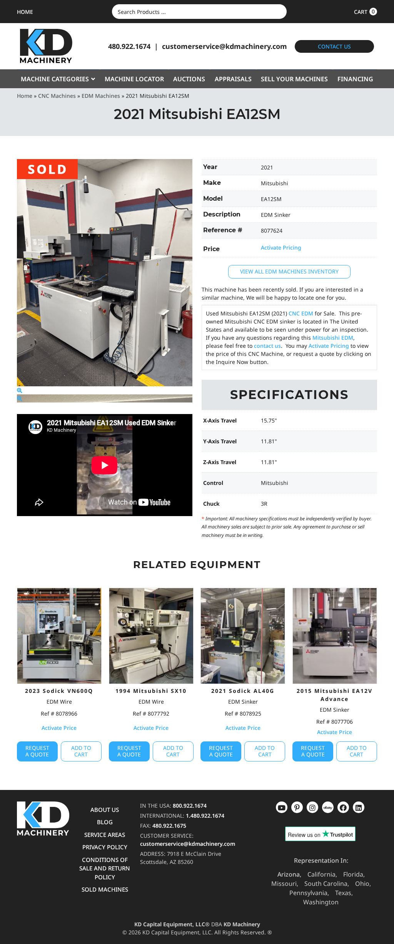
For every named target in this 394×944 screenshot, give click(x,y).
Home (24, 95)
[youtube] (281, 807)
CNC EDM (301, 313)
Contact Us (334, 46)
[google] (297, 807)
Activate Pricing (281, 247)
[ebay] (343, 807)
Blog (105, 822)
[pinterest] (312, 807)
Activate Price (59, 727)
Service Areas (104, 834)
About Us (104, 809)
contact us (267, 345)
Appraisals (233, 79)
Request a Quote (37, 751)
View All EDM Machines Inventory (289, 271)
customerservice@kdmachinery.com (224, 46)
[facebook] (358, 807)
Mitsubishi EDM (332, 337)
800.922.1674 (190, 805)
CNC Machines (57, 95)
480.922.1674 (129, 46)
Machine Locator (134, 79)
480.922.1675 (169, 825)
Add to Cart (81, 751)
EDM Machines (101, 95)
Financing (355, 79)
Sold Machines (105, 889)
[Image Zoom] (19, 390)
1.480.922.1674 (205, 815)
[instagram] (328, 807)
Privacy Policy (104, 847)
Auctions (189, 79)
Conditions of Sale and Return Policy (104, 868)
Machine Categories (55, 79)
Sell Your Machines (294, 79)
